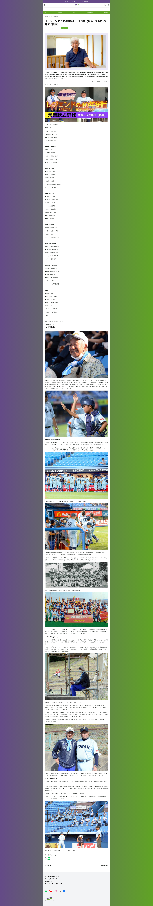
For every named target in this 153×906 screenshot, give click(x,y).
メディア (60, 12)
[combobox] (76, 8)
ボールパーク (90, 12)
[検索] (45, 8)
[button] (44, 5)
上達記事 (74, 12)
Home (46, 16)
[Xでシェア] (46, 859)
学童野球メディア (58, 16)
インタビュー (65, 16)
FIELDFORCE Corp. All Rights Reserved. (57, 902)
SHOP (45, 12)
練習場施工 (106, 12)
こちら (61, 85)
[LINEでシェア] (49, 859)
